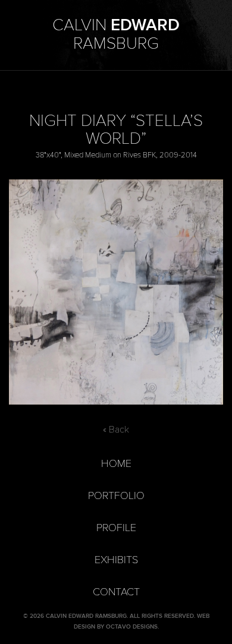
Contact (116, 592)
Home (116, 463)
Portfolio (116, 496)
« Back (116, 429)
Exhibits (116, 560)
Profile (116, 528)
